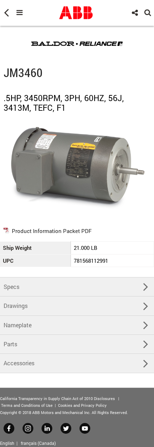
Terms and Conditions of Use (27, 405)
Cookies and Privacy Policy (82, 405)
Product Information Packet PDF (52, 230)
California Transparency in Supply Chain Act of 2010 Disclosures (57, 398)
